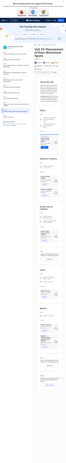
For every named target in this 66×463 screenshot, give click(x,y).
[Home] (35, 45)
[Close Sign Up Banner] (63, 25)
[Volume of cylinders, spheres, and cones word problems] (51, 72)
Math (39, 45)
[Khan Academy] (33, 20)
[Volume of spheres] (49, 72)
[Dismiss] (63, 1)
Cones (42, 270)
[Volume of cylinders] (40, 72)
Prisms (43, 111)
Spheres (43, 308)
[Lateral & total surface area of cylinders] (42, 72)
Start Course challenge (9, 125)
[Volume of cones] (47, 72)
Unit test (42, 375)
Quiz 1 (41, 251)
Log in (54, 20)
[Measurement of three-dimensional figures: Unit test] (56, 72)
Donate (48, 20)
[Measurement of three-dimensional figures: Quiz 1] (44, 72)
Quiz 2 (41, 357)
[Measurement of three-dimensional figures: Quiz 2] (53, 72)
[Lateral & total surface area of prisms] (35, 72)
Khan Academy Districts (42, 38)
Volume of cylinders (48, 159)
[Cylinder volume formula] (38, 72)
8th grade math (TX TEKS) (48, 45)
